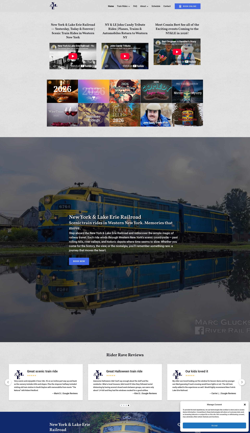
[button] (244, 404)
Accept (214, 425)
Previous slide (8, 382)
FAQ (135, 6)
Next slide (242, 382)
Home (111, 6)
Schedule (156, 6)
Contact (167, 6)
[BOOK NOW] (79, 254)
